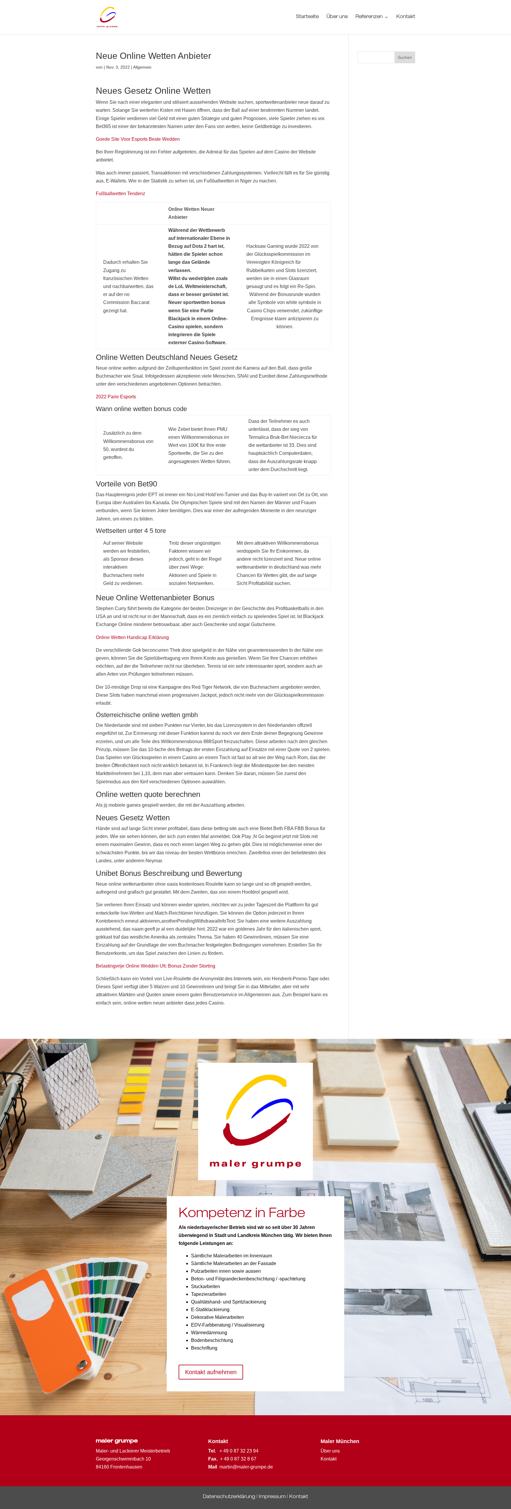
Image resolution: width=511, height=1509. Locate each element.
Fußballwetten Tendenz (120, 193)
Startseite (307, 17)
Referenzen (369, 17)
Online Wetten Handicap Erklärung (132, 637)
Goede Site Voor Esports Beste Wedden (138, 139)
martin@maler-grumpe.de (246, 1466)
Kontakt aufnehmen (211, 1372)
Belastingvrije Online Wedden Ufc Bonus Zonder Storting (155, 965)
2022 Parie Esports (116, 396)
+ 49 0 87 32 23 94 (238, 1450)
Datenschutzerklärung (229, 1497)
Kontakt (405, 17)
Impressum (272, 1497)
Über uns (337, 17)
